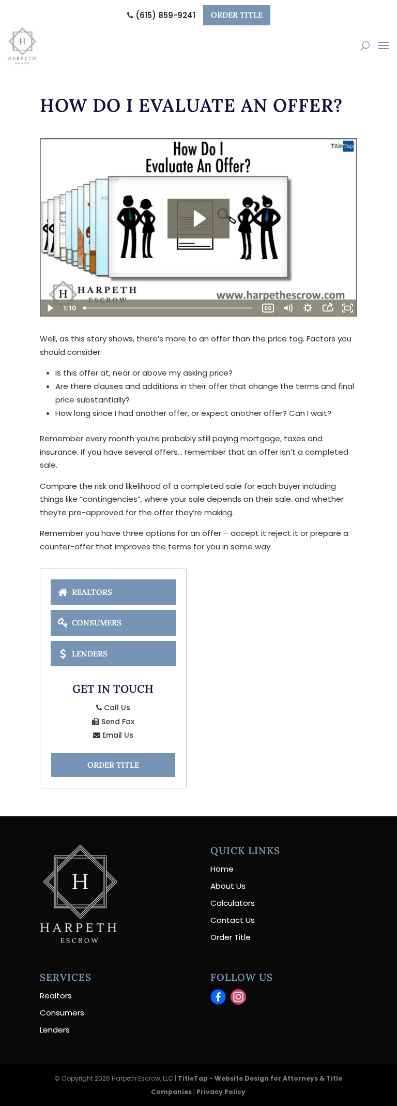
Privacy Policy (221, 1091)
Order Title (237, 15)
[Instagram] (238, 997)
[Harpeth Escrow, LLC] (78, 940)
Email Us (116, 735)
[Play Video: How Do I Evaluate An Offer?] (198, 218)
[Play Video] (49, 308)
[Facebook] (218, 997)
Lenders (89, 653)
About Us (228, 885)
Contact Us (232, 920)
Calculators (232, 903)
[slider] (169, 308)
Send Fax (116, 721)
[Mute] (288, 308)
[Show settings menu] (307, 308)
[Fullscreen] (347, 308)
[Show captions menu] (268, 308)
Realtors (91, 592)
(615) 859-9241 (164, 15)
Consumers (95, 622)
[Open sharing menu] (327, 308)
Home (222, 868)
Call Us (116, 708)
